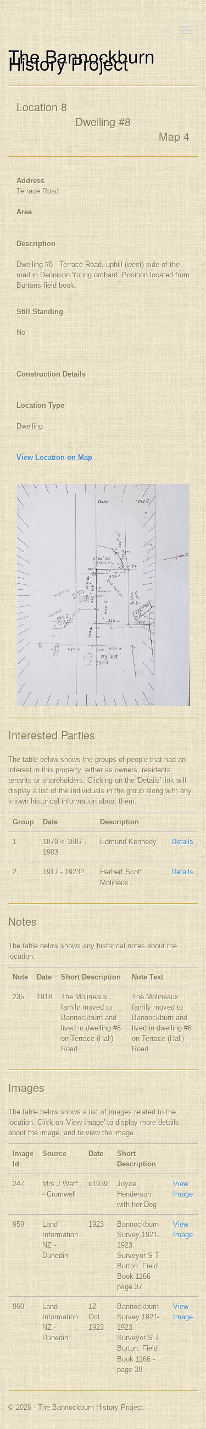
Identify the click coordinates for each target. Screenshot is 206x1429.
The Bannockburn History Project (81, 59)
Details (182, 842)
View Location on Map (54, 457)
